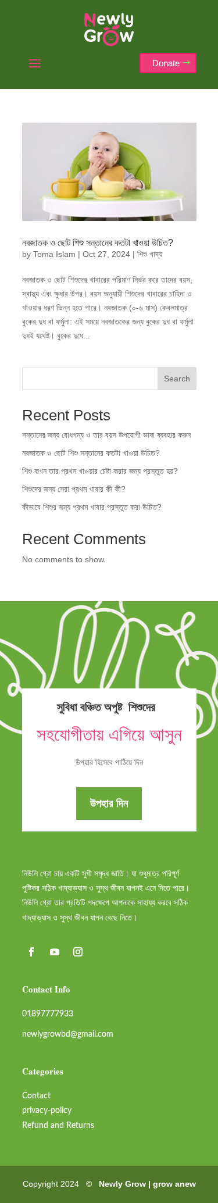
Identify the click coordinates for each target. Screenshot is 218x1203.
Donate (166, 63)
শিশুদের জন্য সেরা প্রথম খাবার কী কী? (74, 489)
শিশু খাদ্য (149, 254)
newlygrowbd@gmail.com (67, 1034)
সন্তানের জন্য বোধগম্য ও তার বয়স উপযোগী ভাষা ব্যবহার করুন (106, 435)
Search (177, 378)
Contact (36, 1096)
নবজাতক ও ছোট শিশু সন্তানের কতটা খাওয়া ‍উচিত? (97, 243)
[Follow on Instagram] (78, 952)
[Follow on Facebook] (31, 952)
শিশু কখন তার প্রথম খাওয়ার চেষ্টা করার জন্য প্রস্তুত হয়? (100, 471)
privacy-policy (47, 1110)
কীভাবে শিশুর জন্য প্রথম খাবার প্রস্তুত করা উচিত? (92, 507)
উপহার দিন (109, 803)
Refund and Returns (58, 1126)
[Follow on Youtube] (54, 952)
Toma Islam (54, 254)
